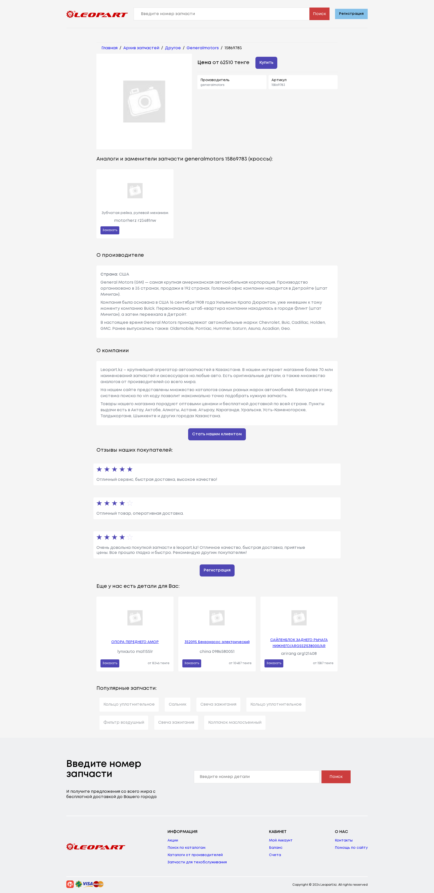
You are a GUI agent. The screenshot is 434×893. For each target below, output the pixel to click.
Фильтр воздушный (123, 722)
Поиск (319, 14)
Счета (275, 855)
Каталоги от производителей (195, 855)
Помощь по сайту (351, 847)
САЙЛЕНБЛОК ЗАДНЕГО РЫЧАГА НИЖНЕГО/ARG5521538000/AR (299, 643)
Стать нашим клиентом (217, 434)
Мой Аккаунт (281, 840)
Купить (266, 63)
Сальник (177, 704)
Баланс (276, 847)
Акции (173, 840)
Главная (109, 48)
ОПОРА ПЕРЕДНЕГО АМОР (135, 642)
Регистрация (351, 13)
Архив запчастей (141, 48)
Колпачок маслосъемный (234, 722)
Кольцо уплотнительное (129, 704)
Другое (173, 48)
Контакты (344, 840)
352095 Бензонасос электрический (217, 642)
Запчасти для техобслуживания (197, 862)
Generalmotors (203, 48)
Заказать (109, 230)
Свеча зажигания (218, 704)
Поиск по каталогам (186, 847)
